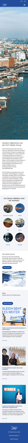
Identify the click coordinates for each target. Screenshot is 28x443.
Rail (8, 230)
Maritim (20, 215)
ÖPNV (19, 230)
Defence (8, 244)
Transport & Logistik (8, 215)
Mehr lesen (4, 340)
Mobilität (20, 244)
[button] (24, 4)
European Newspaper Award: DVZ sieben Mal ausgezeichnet (12, 406)
